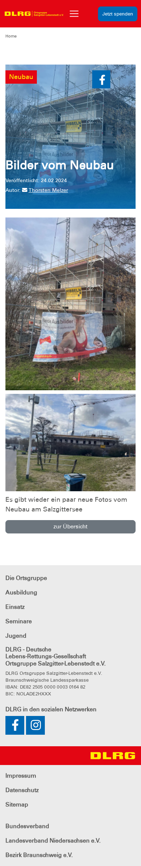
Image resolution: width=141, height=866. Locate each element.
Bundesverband (27, 826)
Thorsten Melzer (48, 190)
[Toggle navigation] (74, 13)
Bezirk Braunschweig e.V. (39, 855)
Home (11, 36)
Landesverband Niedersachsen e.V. (53, 840)
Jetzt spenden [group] (117, 14)
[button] (101, 79)
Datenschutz (22, 790)
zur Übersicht (70, 526)
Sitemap (16, 804)
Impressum (20, 775)
